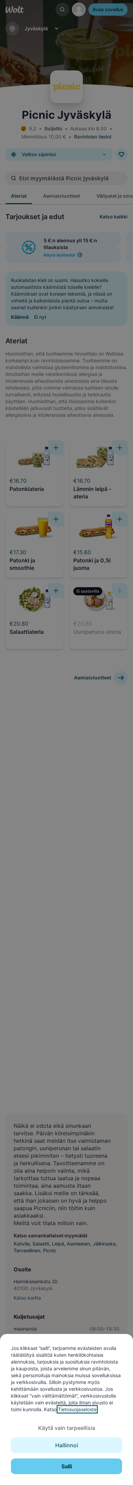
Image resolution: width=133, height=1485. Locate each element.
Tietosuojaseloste (77, 1409)
